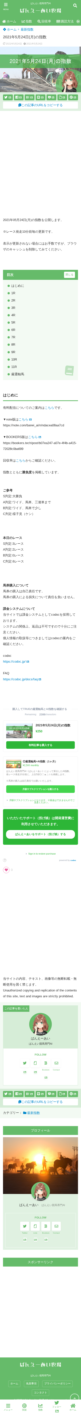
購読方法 (67, 21)
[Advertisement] (40, 164)
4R (13, 315)
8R (13, 344)
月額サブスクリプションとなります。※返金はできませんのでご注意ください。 (42, 801)
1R (13, 293)
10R (14, 359)
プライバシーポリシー (57, 1383)
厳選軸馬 (17, 374)
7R (13, 337)
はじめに (17, 286)
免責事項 (31, 1383)
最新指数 (27, 29)
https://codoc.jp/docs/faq (20, 679)
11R (14, 367)
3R (13, 308)
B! (27, 97)
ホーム (11, 21)
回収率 (46, 21)
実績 (24, 1410)
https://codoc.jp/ (14, 661)
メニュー (8, 1410)
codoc (73, 860)
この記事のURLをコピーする (42, 105)
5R (13, 322)
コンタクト (40, 1392)
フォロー (56, 1407)
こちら (49, 408)
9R (13, 352)
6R (13, 330)
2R (13, 300)
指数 (29, 21)
